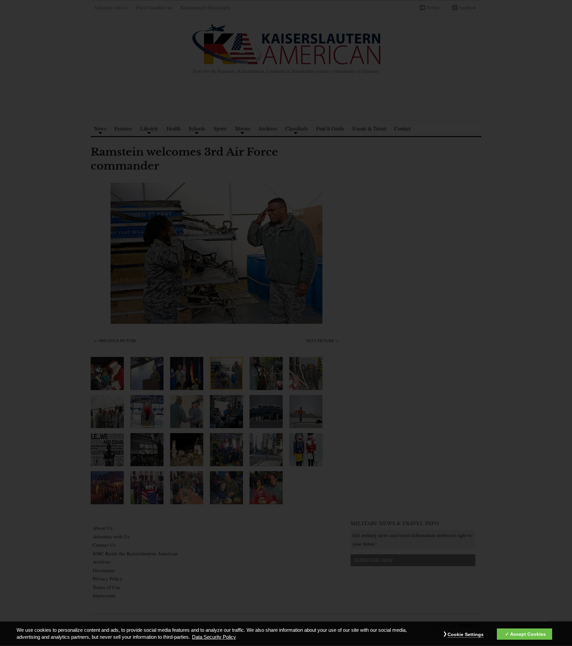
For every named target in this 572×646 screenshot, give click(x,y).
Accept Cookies (528, 634)
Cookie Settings (466, 634)
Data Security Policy (214, 637)
